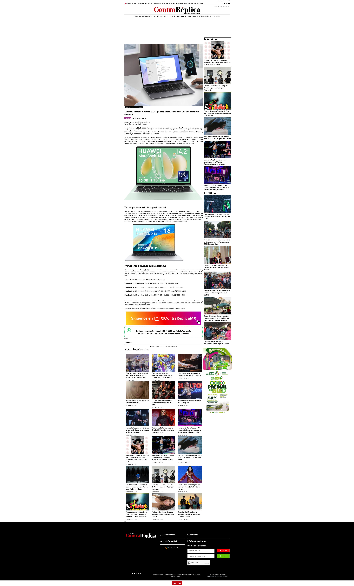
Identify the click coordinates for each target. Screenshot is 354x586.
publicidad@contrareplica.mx (217, 576)
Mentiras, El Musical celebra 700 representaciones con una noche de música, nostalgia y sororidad (189, 430)
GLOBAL (163, 16)
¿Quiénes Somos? (220, 6)
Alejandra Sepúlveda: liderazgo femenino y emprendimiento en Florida (163, 514)
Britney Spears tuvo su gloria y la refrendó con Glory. (137, 402)
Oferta (168, 346)
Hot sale (163, 346)
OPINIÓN (188, 16)
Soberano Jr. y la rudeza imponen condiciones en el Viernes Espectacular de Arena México (163, 457)
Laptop (157, 346)
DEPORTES (171, 16)
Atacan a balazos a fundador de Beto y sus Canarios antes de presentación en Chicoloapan (136, 514)
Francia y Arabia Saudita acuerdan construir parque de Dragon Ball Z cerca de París (162, 375)
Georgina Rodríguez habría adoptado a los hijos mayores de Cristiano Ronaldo (189, 514)
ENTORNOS (180, 16)
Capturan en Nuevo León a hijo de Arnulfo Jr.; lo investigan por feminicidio (163, 487)
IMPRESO (195, 16)
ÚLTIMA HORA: (131, 4)
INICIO (136, 16)
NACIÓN (141, 16)
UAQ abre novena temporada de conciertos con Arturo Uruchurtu (189, 374)
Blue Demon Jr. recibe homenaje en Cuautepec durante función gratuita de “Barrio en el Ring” (137, 375)
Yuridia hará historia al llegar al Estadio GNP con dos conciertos (163, 429)
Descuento (174, 346)
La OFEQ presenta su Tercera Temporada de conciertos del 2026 (162, 403)
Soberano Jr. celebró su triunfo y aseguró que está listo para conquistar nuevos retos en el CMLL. (137, 458)
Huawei (152, 346)
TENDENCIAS (214, 16)
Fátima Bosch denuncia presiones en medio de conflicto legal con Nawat (189, 487)
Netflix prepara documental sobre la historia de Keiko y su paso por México (190, 457)
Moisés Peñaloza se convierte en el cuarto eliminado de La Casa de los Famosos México (137, 430)
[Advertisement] (163, 31)
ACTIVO (156, 16)
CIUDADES (149, 16)
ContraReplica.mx (177, 576)
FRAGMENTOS (204, 16)
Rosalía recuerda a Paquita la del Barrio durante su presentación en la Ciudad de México (137, 487)
